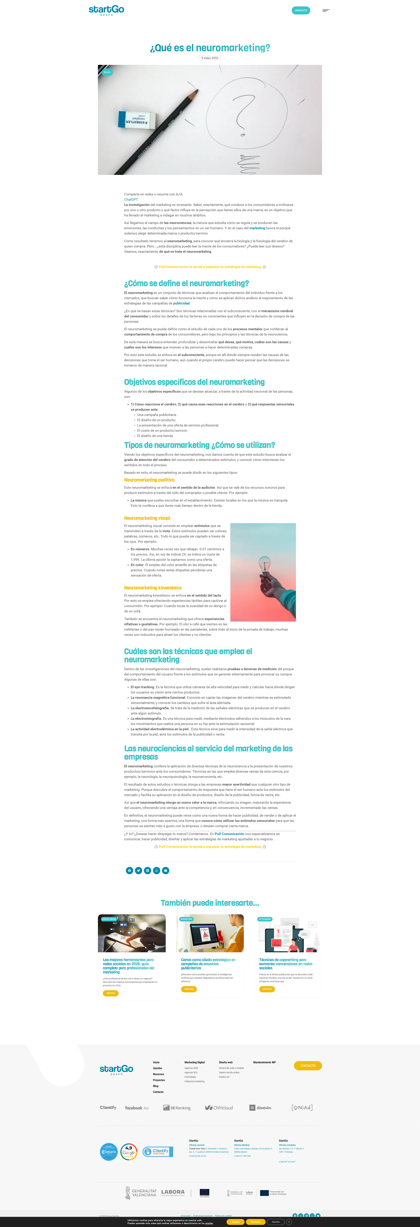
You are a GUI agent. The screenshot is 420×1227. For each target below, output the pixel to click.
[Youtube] (317, 1215)
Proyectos (159, 1080)
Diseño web (226, 1062)
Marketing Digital (195, 1062)
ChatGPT (131, 199)
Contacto (158, 1091)
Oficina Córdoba (287, 1145)
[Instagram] (300, 1215)
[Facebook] (295, 1215)
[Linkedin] (306, 1215)
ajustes (209, 1223)
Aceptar (235, 1221)
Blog (155, 1086)
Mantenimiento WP (264, 1062)
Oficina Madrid (241, 1145)
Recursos (158, 1074)
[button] (326, 10)
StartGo (157, 1068)
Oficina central (196, 1145)
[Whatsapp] (312, 1215)
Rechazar (256, 1221)
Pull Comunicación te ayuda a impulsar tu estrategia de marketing (210, 267)
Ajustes (276, 1221)
